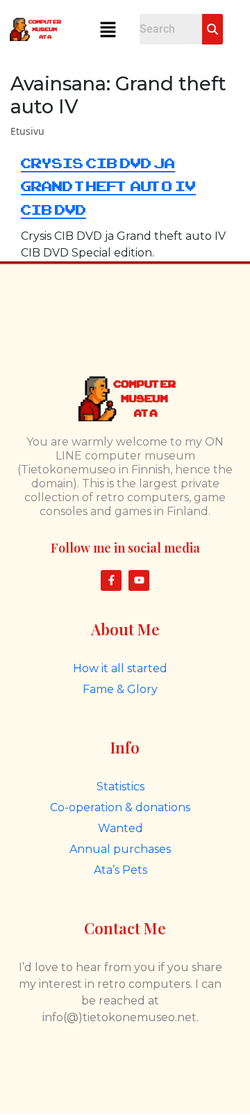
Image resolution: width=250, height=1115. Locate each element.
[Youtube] (138, 580)
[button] (108, 29)
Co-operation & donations (120, 807)
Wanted (120, 828)
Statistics (120, 786)
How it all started (120, 668)
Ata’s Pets (120, 870)
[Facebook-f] (111, 580)
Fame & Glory (120, 689)
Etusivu (27, 131)
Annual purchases (120, 849)
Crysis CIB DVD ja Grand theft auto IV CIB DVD (108, 187)
